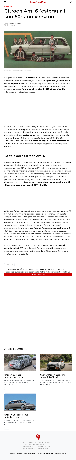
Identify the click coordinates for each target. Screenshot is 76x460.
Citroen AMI (9, 264)
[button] (5, 2)
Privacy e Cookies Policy (30, 454)
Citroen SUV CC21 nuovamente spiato (14, 376)
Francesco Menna (15, 23)
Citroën (25, 162)
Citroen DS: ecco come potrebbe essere (16, 416)
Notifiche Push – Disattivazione (45, 454)
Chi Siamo (19, 454)
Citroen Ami (62, 219)
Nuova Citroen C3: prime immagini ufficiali (52, 376)
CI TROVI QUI (36, 275)
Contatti (12, 454)
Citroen (8, 6)
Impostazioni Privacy (60, 454)
